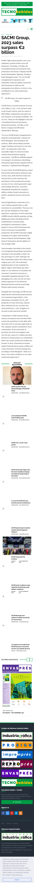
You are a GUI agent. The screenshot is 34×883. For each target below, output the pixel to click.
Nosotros (9, 823)
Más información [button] (17, 875)
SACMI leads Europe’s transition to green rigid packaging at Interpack (20, 530)
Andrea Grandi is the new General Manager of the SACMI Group (20, 388)
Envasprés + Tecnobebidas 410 (13, 713)
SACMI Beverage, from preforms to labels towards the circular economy (20, 617)
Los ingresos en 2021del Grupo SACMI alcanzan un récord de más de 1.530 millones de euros (20, 646)
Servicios (16, 823)
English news (9, 34)
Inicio (2, 34)
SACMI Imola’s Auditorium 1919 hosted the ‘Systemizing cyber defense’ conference (20, 587)
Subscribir (18, 802)
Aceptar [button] (17, 879)
